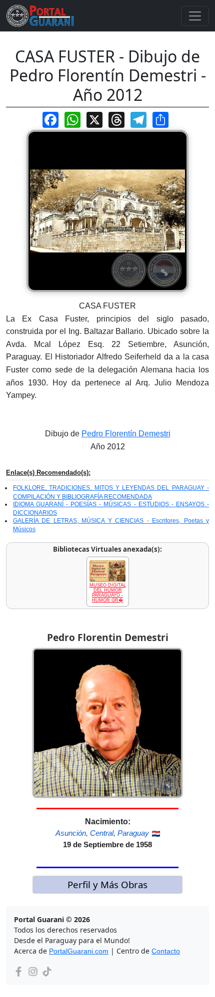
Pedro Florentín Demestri (126, 433)
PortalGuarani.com (78, 951)
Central (102, 833)
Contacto (166, 951)
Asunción (71, 833)
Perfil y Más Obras (108, 884)
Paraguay (133, 833)
